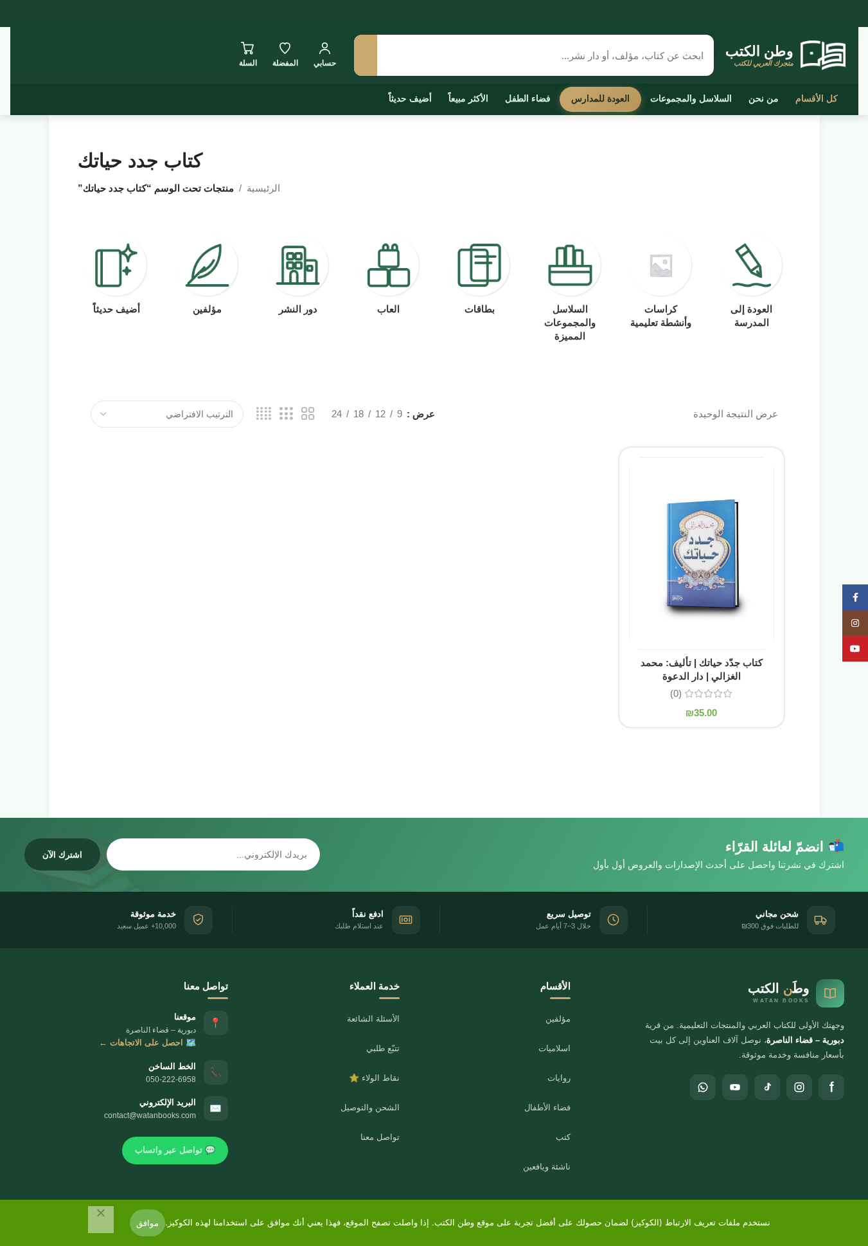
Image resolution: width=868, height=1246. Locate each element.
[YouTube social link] (855, 649)
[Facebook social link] (855, 597)
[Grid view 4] (263, 413)
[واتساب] (703, 1087)
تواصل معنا (380, 1137)
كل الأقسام (816, 98)
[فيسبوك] (831, 1087)
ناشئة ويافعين (547, 1166)
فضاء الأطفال (547, 1107)
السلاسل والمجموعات (691, 98)
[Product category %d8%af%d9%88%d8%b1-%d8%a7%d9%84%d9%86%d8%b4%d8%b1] (298, 278)
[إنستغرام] (799, 1087)
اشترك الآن (62, 855)
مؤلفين (558, 1019)
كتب (563, 1137)
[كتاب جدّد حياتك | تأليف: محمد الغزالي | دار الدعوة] (701, 553)
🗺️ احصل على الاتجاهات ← (147, 1042)
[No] (101, 1219)
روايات (559, 1078)
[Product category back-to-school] (751, 285)
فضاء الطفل (528, 98)
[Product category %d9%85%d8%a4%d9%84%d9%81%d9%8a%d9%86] (207, 278)
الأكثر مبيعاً (468, 98)
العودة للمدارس (600, 98)
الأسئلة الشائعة (373, 1019)
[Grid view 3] (285, 413)
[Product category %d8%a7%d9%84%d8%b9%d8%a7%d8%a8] (388, 278)
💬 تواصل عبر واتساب (175, 1150)
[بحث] (365, 55)
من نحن (763, 98)
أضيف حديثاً (410, 98)
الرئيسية (263, 188)
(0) (676, 693)
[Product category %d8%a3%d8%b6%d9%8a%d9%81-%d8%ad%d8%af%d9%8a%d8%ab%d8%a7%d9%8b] (116, 278)
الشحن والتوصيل (370, 1107)
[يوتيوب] (735, 1087)
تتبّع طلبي (383, 1048)
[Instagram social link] (855, 623)
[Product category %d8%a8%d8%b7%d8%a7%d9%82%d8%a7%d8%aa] (479, 278)
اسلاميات (554, 1048)
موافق (147, 1223)
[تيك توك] (767, 1087)
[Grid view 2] (307, 413)
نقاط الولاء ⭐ (374, 1078)
